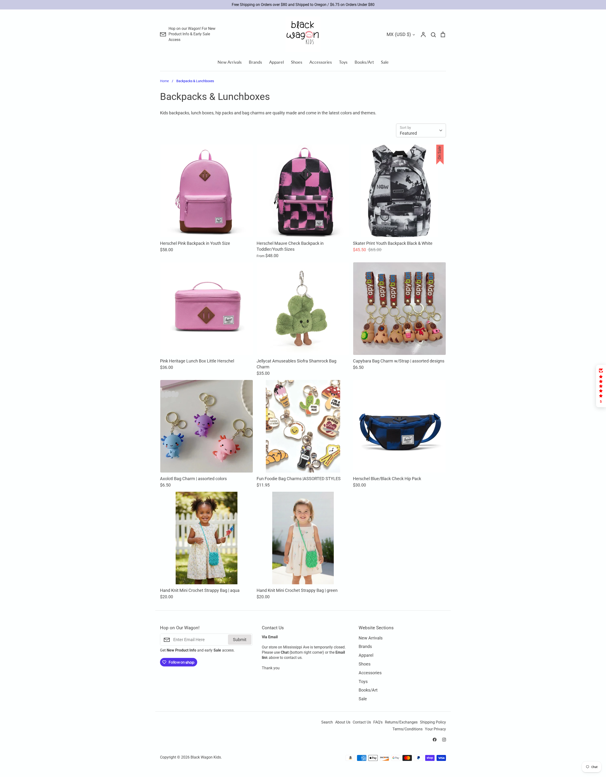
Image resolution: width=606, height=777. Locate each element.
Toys (343, 62)
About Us (342, 722)
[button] (601, 386)
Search (327, 722)
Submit (239, 639)
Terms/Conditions (407, 729)
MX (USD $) (399, 34)
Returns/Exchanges (401, 722)
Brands (255, 62)
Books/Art (364, 62)
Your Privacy (435, 729)
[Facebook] (434, 739)
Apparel (276, 62)
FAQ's (378, 722)
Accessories (320, 62)
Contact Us (362, 722)
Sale (385, 62)
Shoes (296, 62)
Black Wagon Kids (206, 757)
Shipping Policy (433, 722)
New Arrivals (230, 62)
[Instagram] (444, 739)
